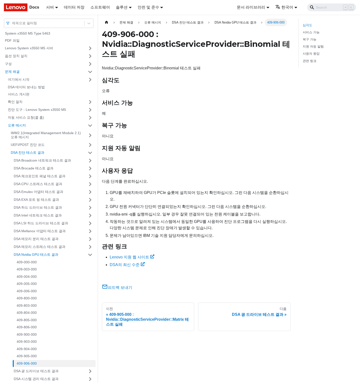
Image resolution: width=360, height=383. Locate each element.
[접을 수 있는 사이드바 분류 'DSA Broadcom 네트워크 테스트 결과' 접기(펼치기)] (90, 161)
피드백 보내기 (120, 287)
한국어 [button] (287, 7)
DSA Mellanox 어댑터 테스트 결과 (40, 231)
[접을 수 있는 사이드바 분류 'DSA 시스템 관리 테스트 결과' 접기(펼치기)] (90, 379)
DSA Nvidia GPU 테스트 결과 (36, 254)
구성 (8, 64)
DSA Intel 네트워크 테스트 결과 (38, 215)
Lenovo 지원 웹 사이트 (129, 257)
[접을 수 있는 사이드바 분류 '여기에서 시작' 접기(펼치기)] (90, 80)
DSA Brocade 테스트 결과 (33, 168)
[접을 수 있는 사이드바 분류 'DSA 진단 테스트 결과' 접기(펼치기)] (90, 153)
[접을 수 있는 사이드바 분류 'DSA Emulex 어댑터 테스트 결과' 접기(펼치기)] (90, 192)
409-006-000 (27, 291)
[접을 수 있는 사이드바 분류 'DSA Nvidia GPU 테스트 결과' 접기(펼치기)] (90, 255)
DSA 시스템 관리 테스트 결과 (36, 379)
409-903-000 (27, 342)
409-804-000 (27, 313)
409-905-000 (27, 356)
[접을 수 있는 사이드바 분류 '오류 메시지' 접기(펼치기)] (90, 125)
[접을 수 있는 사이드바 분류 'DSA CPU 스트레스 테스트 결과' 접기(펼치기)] (90, 184)
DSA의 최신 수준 (125, 265)
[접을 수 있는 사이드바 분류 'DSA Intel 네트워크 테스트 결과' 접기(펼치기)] (90, 215)
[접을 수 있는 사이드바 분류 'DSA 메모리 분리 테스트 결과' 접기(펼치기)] (90, 239)
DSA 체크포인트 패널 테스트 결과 (39, 176)
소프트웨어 (100, 7)
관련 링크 (309, 61)
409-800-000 (27, 298)
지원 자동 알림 (313, 46)
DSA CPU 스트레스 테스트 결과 (38, 184)
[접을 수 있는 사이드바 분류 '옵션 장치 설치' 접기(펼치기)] (90, 56)
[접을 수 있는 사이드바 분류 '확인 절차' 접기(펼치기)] (90, 102)
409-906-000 (27, 363)
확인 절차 (15, 102)
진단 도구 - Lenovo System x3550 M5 (37, 110)
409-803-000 (27, 305)
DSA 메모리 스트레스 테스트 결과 (39, 247)
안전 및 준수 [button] (148, 7)
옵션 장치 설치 (16, 56)
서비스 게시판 (18, 94)
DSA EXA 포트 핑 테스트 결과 (36, 200)
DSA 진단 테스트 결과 (27, 152)
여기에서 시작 (18, 79)
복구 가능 (309, 39)
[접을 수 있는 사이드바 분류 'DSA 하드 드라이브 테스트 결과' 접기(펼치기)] (90, 208)
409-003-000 (27, 269)
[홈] (106, 22)
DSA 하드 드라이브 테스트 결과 (38, 207)
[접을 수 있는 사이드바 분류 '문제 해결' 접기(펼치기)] (90, 72)
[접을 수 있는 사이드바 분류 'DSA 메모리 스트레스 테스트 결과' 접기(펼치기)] (90, 247)
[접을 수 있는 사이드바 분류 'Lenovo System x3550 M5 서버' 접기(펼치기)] (90, 48)
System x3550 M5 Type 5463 (27, 33)
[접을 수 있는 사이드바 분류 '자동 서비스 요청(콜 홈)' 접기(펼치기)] (90, 118)
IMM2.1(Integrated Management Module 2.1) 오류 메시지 (46, 135)
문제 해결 (12, 72)
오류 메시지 (17, 125)
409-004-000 (27, 277)
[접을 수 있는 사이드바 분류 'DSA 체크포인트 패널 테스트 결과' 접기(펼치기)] (90, 176)
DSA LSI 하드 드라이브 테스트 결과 (41, 223)
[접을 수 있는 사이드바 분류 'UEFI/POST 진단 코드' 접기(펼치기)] (90, 145)
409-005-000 (27, 284)
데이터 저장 (74, 7)
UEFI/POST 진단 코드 (28, 145)
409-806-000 (27, 327)
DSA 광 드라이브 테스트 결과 (36, 371)
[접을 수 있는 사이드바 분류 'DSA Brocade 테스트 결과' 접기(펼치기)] (90, 168)
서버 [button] (50, 7)
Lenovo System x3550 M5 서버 (29, 48)
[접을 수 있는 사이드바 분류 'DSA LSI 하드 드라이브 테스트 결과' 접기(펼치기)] (90, 223)
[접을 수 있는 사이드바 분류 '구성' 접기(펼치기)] (90, 64)
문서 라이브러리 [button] (251, 7)
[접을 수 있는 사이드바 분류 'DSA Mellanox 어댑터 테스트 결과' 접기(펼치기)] (90, 231)
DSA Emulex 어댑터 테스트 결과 (38, 192)
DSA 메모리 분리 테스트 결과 (36, 239)
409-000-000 (27, 262)
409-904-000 (27, 349)
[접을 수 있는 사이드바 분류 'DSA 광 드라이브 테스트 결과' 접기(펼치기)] (90, 371)
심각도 (307, 25)
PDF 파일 (12, 41)
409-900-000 (27, 334)
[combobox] (12, 23)
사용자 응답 (311, 53)
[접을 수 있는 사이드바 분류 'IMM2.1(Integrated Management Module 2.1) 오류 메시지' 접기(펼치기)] (90, 135)
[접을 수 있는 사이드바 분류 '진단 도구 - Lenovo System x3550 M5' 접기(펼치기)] (90, 110)
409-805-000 (27, 320)
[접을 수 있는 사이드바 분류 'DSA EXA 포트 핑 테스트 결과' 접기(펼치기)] (90, 200)
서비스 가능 (311, 32)
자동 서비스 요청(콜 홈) (26, 117)
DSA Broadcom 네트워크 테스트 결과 (42, 160)
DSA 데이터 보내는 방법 (26, 87)
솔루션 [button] (122, 7)
